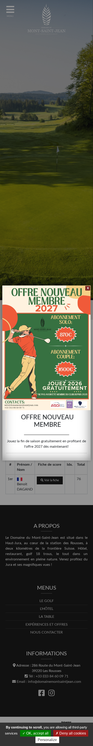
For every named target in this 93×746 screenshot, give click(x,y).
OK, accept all (37, 733)
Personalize (47, 740)
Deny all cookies (72, 733)
